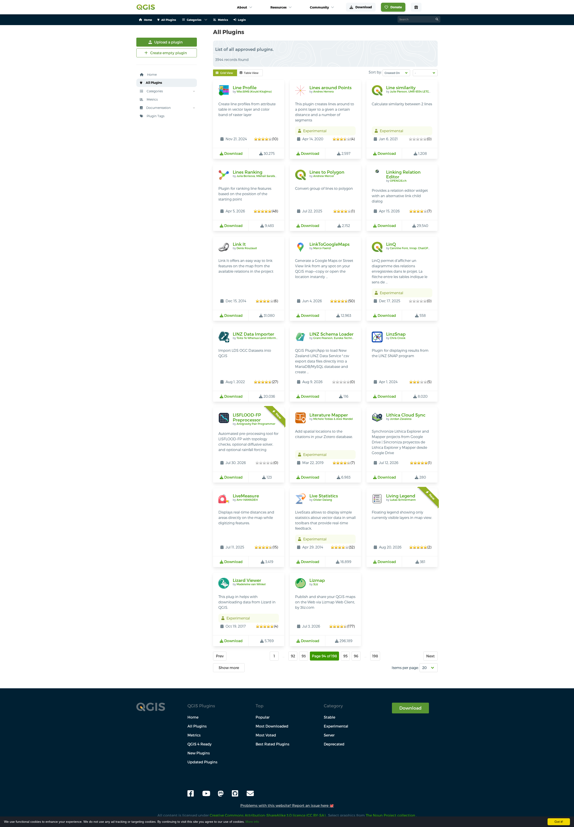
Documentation (158, 108)
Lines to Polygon (326, 172)
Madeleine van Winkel (251, 584)
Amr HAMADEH (247, 499)
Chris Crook (397, 337)
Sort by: (375, 72)
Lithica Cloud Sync (406, 414)
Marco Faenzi (322, 248)
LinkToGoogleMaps (329, 244)
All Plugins (153, 83)
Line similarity (400, 87)
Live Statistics (323, 495)
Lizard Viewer (247, 580)
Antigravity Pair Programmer (256, 423)
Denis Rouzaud (247, 248)
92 (293, 656)
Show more (229, 667)
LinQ (391, 244)
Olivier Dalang (322, 499)
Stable (329, 717)
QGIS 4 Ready (199, 744)
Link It (239, 244)
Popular (263, 717)
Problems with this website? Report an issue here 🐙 (287, 805)
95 (345, 656)
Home (151, 74)
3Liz (315, 584)
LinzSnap (396, 334)
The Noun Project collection (391, 815)
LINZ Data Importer (253, 334)
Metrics (152, 99)
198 (375, 656)
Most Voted (266, 735)
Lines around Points (330, 87)
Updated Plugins (202, 762)
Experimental (336, 726)
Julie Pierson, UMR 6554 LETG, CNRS (414, 91)
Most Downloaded (272, 726)
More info (252, 821)
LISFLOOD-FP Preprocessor (247, 417)
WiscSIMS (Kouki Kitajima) (254, 91)
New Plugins (198, 753)
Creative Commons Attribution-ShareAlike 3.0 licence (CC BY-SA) (268, 815)
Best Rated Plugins (272, 744)
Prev (220, 656)
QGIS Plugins (201, 705)
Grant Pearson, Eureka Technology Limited (341, 337)
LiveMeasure (246, 495)
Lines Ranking (247, 172)
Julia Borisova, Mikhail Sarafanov (258, 175)
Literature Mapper (328, 414)
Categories (154, 91)
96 (356, 656)
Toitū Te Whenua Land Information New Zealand (269, 337)
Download (410, 707)
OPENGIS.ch (398, 180)
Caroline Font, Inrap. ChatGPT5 (410, 248)
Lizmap (317, 580)
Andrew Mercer (323, 175)
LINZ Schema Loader (331, 334)
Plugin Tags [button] (155, 116)
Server (329, 735)
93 (304, 656)
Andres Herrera (323, 91)
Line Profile (245, 87)
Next (430, 656)
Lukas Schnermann (403, 499)
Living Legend (400, 495)
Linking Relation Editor (403, 174)
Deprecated (334, 744)
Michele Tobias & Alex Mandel (333, 418)
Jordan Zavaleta (400, 418)
